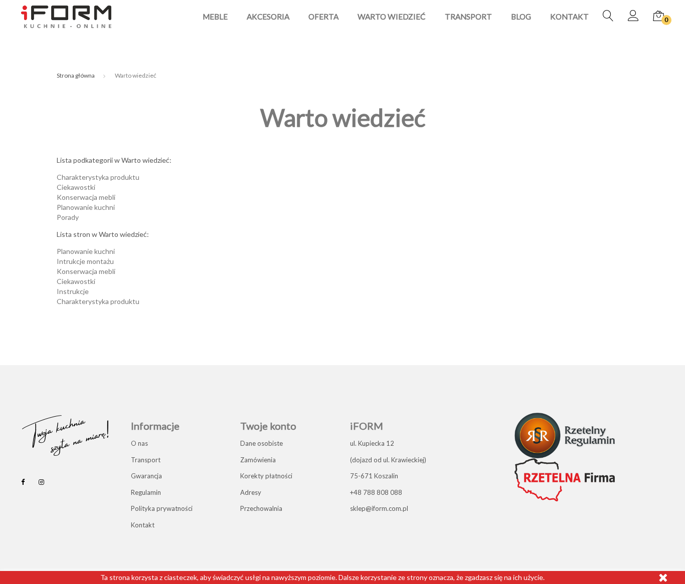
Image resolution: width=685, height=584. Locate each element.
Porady (68, 217)
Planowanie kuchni (86, 207)
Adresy (250, 492)
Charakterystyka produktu (98, 177)
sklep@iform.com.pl (379, 508)
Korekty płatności (266, 476)
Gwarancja (146, 476)
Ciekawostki (76, 187)
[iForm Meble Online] (66, 16)
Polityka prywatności (162, 508)
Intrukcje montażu (85, 261)
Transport (468, 17)
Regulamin (146, 492)
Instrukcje (73, 291)
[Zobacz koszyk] (658, 16)
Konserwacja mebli (86, 197)
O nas (139, 443)
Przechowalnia (261, 508)
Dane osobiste (261, 443)
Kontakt (569, 17)
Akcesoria (268, 17)
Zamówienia (258, 460)
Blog (521, 17)
